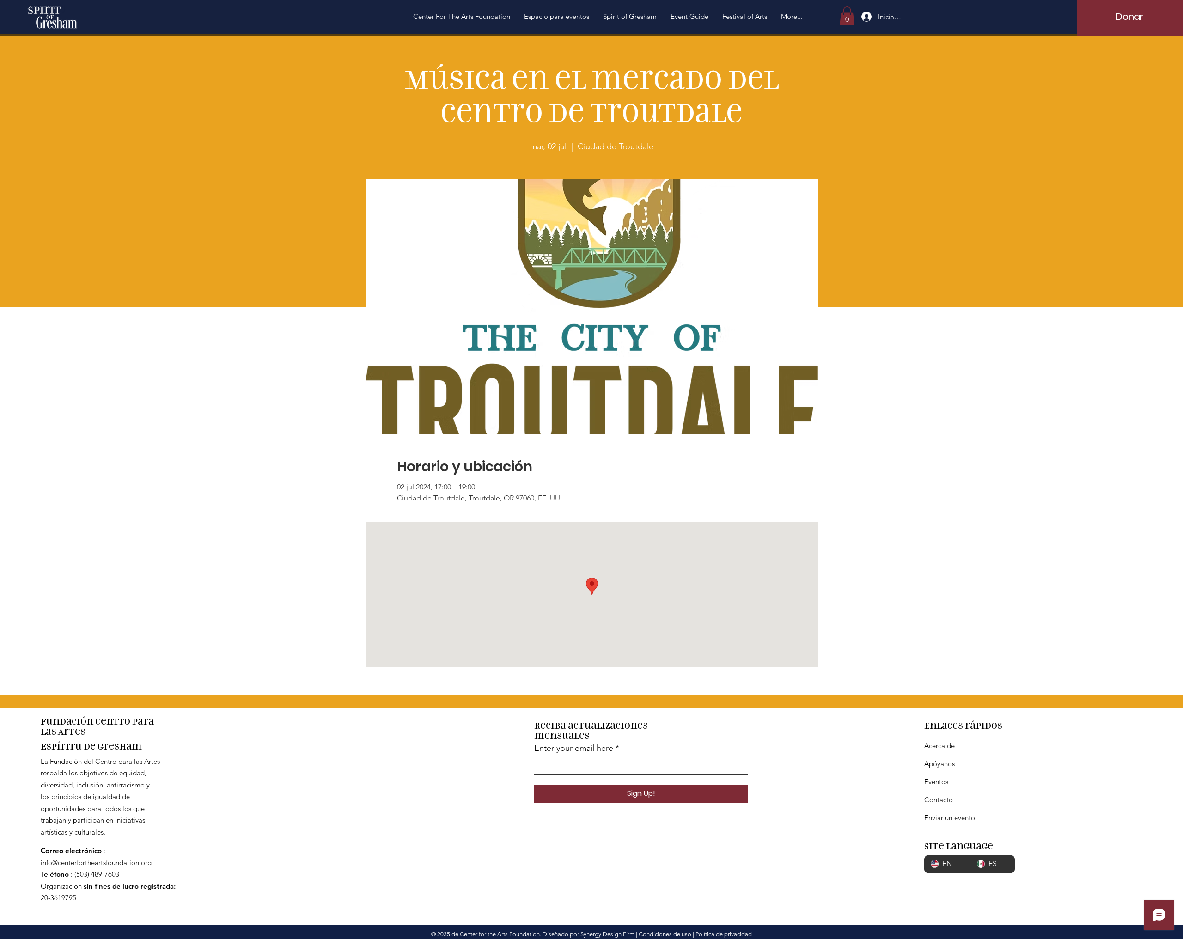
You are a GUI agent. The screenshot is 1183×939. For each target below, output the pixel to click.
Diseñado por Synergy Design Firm (588, 934)
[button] (461, 16)
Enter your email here (573, 748)
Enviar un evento (949, 817)
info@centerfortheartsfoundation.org (96, 862)
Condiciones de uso (665, 934)
